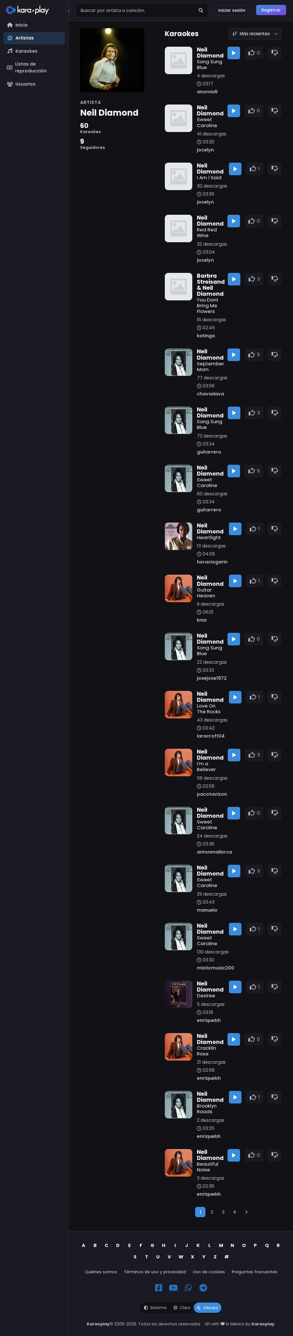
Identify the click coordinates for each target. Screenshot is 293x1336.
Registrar (271, 10)
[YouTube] (173, 1288)
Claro (185, 1308)
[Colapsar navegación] (68, 10)
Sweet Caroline (207, 122)
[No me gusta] (275, 53)
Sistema (158, 1308)
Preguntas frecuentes (254, 1272)
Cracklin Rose (206, 1051)
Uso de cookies (209, 1272)
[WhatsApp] (188, 1288)
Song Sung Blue (209, 64)
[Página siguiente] (246, 1212)
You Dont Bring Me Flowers (207, 305)
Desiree (206, 995)
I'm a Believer (206, 766)
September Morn (210, 366)
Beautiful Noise (207, 1167)
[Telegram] (203, 1288)
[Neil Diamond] (119, 60)
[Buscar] (201, 10)
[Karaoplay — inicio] (34, 11)
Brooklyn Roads (207, 1108)
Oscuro (210, 1308)
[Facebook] (158, 1288)
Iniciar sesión (232, 10)
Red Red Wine (207, 232)
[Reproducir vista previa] (233, 53)
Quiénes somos (101, 1272)
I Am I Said (209, 177)
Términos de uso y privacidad (155, 1272)
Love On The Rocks (209, 708)
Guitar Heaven (206, 592)
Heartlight (209, 537)
